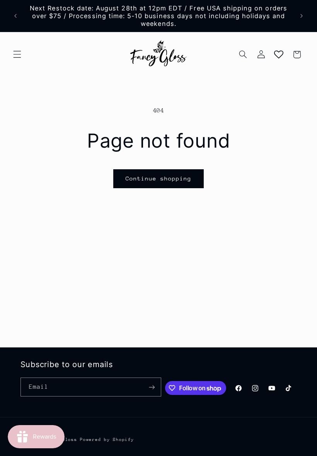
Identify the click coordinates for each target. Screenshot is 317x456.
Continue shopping (159, 178)
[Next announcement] (301, 15)
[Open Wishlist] (279, 54)
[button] (17, 54)
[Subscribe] (152, 387)
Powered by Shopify (107, 439)
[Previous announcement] (15, 15)
